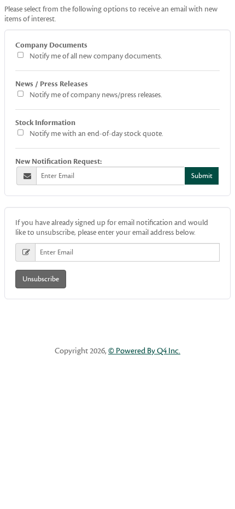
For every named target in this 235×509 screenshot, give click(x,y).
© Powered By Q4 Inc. (144, 351)
